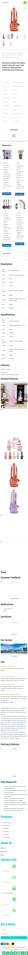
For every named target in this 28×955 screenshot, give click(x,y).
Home (3, 53)
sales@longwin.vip (6, 882)
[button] (25, 8)
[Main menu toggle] (25, 2)
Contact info (8, 859)
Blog (2, 855)
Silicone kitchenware (9, 53)
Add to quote (6, 193)
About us (3, 848)
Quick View (7, 159)
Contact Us (4, 851)
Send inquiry (14, 130)
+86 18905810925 (5, 871)
